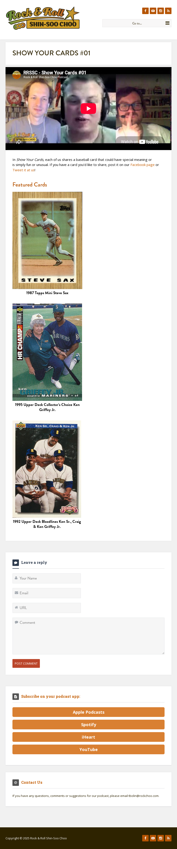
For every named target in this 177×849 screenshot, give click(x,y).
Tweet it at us (23, 170)
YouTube (89, 749)
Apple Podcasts (88, 712)
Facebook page (142, 164)
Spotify (88, 724)
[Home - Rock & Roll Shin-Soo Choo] (52, 18)
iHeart (88, 737)
